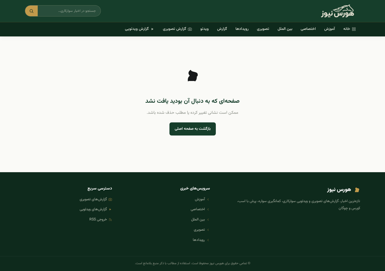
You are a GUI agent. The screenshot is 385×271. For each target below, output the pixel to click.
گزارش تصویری (174, 29)
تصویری (263, 29)
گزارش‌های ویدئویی (93, 209)
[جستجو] (31, 11)
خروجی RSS (98, 220)
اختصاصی (308, 29)
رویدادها (242, 29)
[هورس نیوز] (337, 11)
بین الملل (285, 29)
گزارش (222, 29)
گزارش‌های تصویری (93, 199)
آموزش (329, 29)
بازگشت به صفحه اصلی (193, 129)
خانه (346, 29)
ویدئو (204, 29)
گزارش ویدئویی (137, 29)
